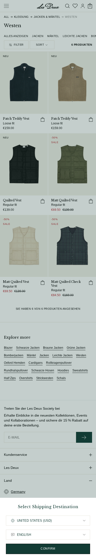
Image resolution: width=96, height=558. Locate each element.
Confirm (48, 548)
